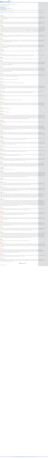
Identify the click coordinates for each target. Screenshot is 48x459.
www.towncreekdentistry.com (8, 8)
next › (23, 263)
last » (25, 263)
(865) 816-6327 (2, 8)
